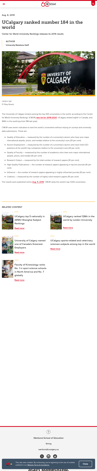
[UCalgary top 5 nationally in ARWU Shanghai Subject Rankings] (7, 220)
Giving (48, 443)
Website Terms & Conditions (38, 465)
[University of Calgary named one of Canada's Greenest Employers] (7, 245)
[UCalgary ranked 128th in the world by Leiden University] (56, 220)
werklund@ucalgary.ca (48, 449)
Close (85, 463)
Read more (19, 228)
